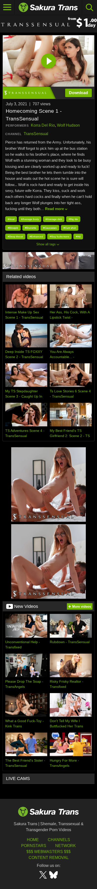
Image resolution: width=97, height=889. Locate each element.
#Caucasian (50, 227)
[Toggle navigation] (7, 7)
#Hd (78, 236)
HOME (33, 840)
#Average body (30, 219)
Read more (54, 209)
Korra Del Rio (43, 125)
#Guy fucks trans (59, 236)
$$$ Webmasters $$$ (48, 852)
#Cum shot (69, 227)
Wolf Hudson (68, 125)
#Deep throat (15, 236)
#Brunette (30, 227)
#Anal (11, 219)
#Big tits (73, 219)
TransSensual (36, 134)
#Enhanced (36, 236)
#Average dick (54, 219)
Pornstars (33, 846)
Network (65, 846)
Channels (59, 840)
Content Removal (49, 857)
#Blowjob (13, 227)
